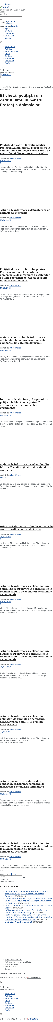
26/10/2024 (5, 350)
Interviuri (9, 35)
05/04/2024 (5, 667)
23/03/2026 (5, 220)
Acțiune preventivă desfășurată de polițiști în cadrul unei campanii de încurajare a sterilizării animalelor (22, 784)
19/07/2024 (5, 477)
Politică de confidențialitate (18, 962)
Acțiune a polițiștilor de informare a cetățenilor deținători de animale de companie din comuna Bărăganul (23, 340)
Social (8, 38)
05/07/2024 (5, 537)
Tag (8, 87)
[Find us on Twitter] (1, 982)
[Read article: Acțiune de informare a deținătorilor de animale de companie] (26, 190)
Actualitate (10, 21)
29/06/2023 (5, 794)
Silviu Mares (15, 158)
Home (3, 87)
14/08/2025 (5, 288)
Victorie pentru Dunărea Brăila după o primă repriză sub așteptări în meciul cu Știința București (26, 893)
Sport (7, 28)
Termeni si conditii (13, 959)
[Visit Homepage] (5, 7)
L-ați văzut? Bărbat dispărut (18, 922)
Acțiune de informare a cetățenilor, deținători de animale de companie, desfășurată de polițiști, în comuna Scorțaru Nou (22, 720)
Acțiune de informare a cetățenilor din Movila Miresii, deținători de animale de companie (25, 467)
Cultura (8, 31)
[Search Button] (1, 19)
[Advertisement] (18, 940)
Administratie (11, 26)
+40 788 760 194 (16, 973)
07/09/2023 (5, 732)
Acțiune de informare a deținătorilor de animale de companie (25, 211)
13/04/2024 (5, 602)
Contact (8, 4)
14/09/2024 (5, 415)
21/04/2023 (5, 859)
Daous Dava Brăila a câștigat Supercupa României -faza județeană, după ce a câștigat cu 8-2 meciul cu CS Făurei (29, 900)
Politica (8, 24)
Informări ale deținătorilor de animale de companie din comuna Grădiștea (26, 528)
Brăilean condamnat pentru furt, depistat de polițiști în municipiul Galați (26, 911)
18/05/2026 (5, 160)
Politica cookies (12, 964)
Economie (9, 33)
